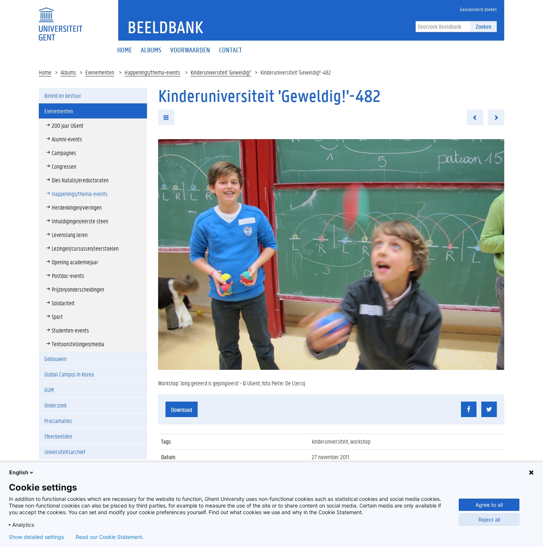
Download (181, 409)
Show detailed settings (36, 537)
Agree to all (489, 505)
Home (45, 72)
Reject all (489, 519)
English (18, 472)
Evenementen (99, 72)
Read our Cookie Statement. (110, 537)
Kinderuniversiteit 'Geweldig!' (221, 72)
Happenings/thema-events (152, 72)
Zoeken (483, 26)
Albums (68, 72)
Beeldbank (165, 27)
